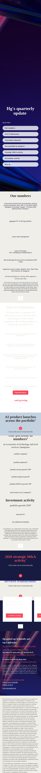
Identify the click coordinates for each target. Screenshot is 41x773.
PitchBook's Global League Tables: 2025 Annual (19, 655)
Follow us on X (8, 685)
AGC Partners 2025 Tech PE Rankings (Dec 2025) (20, 662)
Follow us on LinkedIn (10, 682)
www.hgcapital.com (9, 688)
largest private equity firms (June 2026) (15, 650)
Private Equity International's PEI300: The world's (19, 646)
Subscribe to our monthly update (13, 680)
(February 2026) (8, 657)
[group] (20, 609)
